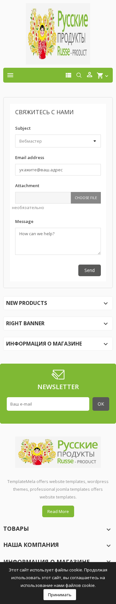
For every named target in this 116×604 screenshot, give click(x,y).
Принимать (60, 595)
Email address (29, 157)
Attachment (27, 185)
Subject (23, 128)
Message (24, 221)
